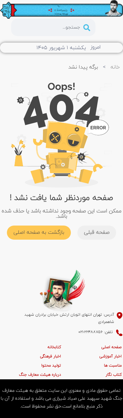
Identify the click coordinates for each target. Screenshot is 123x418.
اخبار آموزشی (110, 356)
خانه (115, 67)
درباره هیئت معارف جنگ (40, 374)
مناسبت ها (113, 365)
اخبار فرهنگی (50, 356)
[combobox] (53, 27)
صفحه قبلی (97, 232)
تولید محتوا (51, 365)
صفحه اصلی (111, 347)
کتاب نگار (114, 374)
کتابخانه (54, 347)
